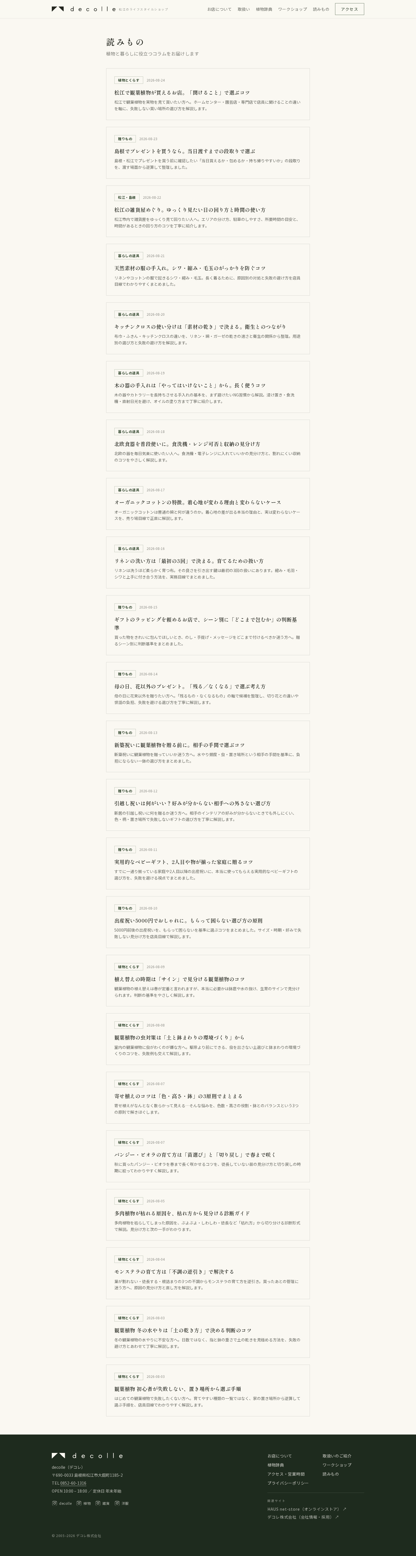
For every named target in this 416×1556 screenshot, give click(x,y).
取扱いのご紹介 (337, 1456)
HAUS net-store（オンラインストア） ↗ (307, 1509)
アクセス (349, 9)
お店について (219, 9)
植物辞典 (264, 9)
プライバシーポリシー (288, 1483)
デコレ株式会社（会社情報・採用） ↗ (303, 1517)
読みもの (321, 9)
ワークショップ (292, 9)
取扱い (244, 9)
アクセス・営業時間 (286, 1474)
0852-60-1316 (73, 1483)
